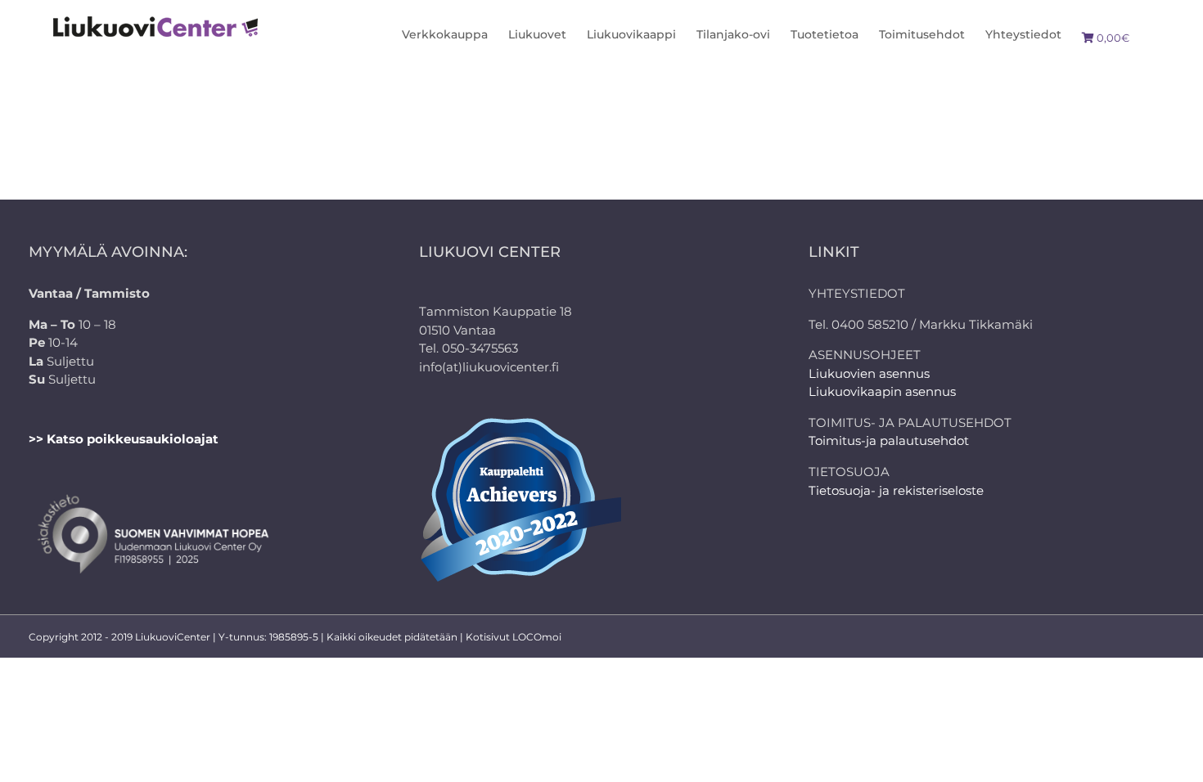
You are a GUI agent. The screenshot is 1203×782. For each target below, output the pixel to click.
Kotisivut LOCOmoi (513, 637)
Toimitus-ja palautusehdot (889, 440)
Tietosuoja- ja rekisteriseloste (896, 490)
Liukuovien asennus (869, 373)
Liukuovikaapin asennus (882, 391)
